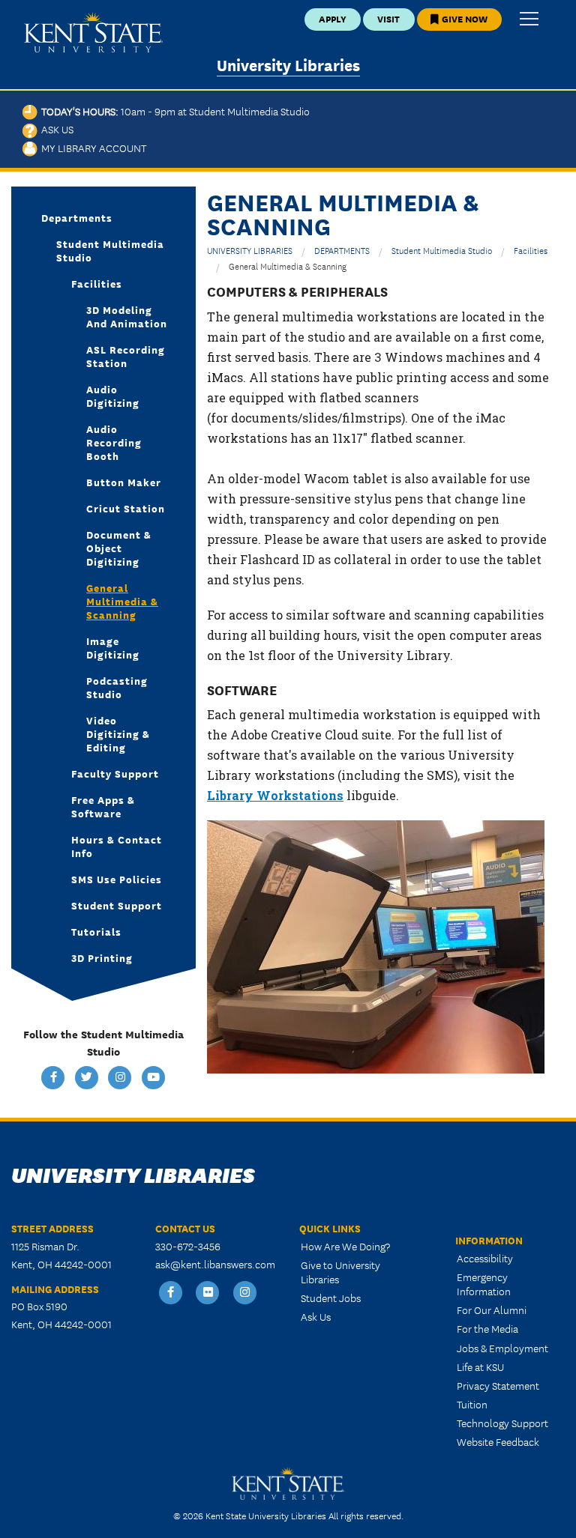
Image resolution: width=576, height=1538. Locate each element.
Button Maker (123, 481)
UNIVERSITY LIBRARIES (249, 250)
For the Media (487, 1328)
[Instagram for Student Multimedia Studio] (121, 1077)
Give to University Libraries (340, 1271)
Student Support (116, 905)
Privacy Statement (498, 1385)
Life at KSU (480, 1366)
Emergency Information (484, 1283)
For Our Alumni (491, 1309)
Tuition (472, 1404)
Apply (332, 18)
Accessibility (485, 1258)
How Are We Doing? (345, 1246)
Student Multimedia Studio (442, 250)
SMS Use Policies (116, 878)
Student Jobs (331, 1297)
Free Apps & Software (103, 806)
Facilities (531, 250)
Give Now (464, 18)
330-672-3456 (187, 1246)
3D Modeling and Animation (126, 316)
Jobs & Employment (502, 1347)
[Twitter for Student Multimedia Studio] (88, 1077)
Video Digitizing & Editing (118, 733)
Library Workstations (275, 795)
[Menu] (529, 19)
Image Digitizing (113, 647)
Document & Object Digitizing (119, 547)
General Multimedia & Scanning (122, 601)
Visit (388, 18)
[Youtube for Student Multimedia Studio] (154, 1077)
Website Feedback (498, 1441)
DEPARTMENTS (342, 250)
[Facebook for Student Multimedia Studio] (54, 1077)
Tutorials (96, 931)
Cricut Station (125, 508)
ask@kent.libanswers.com (215, 1264)
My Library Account (92, 147)
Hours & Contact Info (116, 845)
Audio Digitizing (113, 395)
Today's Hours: (174, 111)
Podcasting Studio (117, 686)
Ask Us (56, 129)
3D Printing (102, 957)
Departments (76, 217)
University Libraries (288, 64)
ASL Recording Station (125, 355)
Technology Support (502, 1422)
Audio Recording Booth (114, 442)
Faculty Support (115, 773)
